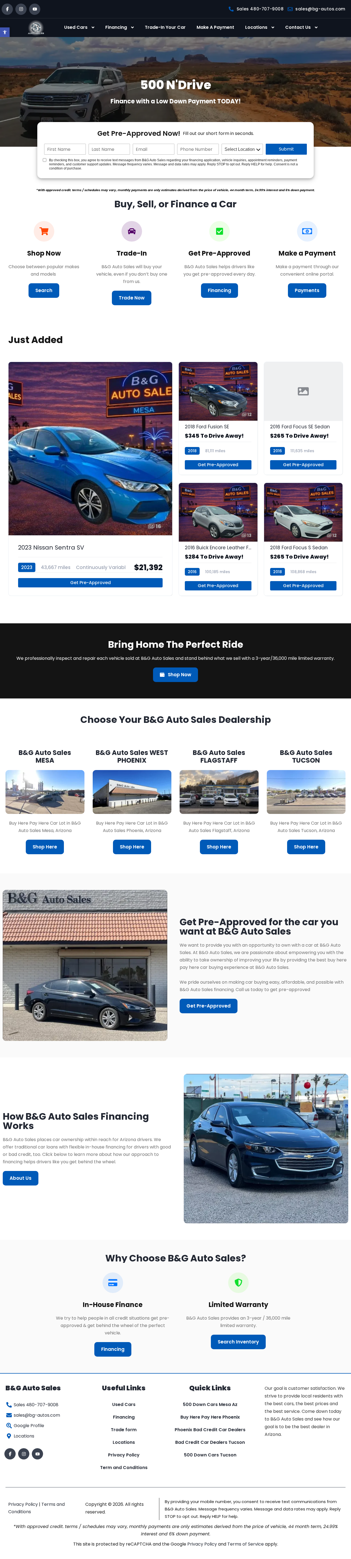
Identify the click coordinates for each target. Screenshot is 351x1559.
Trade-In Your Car (165, 27)
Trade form (124, 1430)
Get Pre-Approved (90, 582)
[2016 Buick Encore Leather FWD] (218, 539)
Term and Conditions (124, 1467)
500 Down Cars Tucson (210, 1455)
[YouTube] (34, 9)
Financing (116, 27)
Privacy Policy (124, 1455)
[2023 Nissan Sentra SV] (90, 479)
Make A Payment (215, 27)
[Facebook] (7, 9)
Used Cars (75, 27)
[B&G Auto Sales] (36, 28)
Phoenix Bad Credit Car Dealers (210, 1430)
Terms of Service (246, 1544)
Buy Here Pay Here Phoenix (210, 1417)
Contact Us (298, 27)
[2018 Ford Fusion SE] (218, 418)
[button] (5, 32)
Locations (256, 27)
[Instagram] (21, 9)
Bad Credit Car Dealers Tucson (210, 1442)
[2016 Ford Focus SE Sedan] (303, 418)
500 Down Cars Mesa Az (210, 1404)
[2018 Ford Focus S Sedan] (303, 539)
